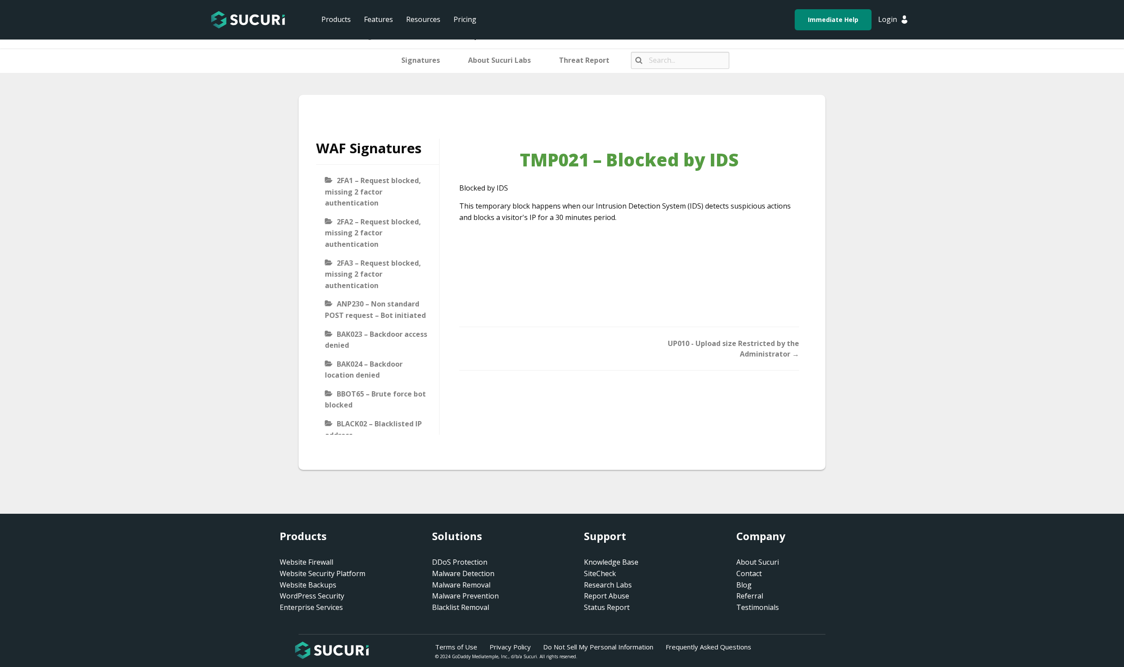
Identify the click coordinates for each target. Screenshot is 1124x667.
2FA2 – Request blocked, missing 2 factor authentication (373, 233)
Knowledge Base (611, 562)
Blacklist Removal (460, 607)
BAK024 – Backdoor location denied (364, 369)
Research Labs (608, 585)
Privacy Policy (510, 646)
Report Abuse (606, 596)
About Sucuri (757, 562)
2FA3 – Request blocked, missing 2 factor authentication (373, 274)
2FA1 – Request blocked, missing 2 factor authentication (373, 192)
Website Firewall (306, 562)
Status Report (607, 607)
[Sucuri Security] (248, 20)
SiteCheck (600, 573)
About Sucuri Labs (499, 60)
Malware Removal (461, 585)
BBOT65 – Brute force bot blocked (375, 399)
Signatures (420, 60)
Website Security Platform (322, 573)
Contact (749, 573)
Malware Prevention (465, 596)
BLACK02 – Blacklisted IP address (373, 429)
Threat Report (584, 60)
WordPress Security (312, 596)
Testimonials (757, 607)
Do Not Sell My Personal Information (598, 646)
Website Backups (308, 585)
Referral (749, 596)
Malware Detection (463, 573)
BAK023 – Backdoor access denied (376, 339)
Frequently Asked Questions (708, 646)
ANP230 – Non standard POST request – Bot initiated (375, 309)
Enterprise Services (311, 607)
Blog (744, 585)
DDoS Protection (459, 562)
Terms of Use (456, 646)
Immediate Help (833, 19)
